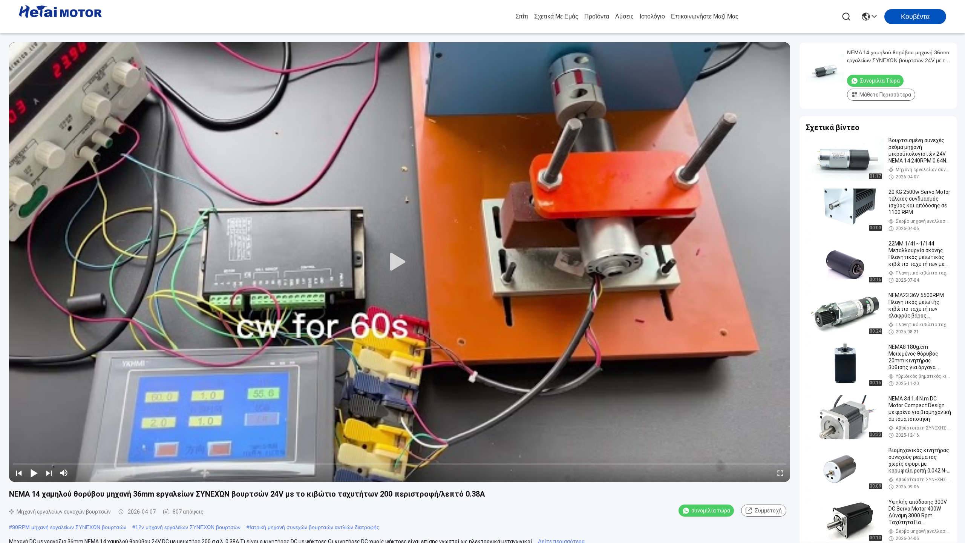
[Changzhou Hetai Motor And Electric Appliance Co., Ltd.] (60, 16)
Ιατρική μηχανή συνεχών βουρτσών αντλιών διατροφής (314, 527)
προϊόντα (596, 16)
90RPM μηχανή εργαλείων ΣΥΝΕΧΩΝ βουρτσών (69, 527)
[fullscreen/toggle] (780, 473)
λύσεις (624, 16)
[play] (399, 262)
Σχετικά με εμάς (556, 16)
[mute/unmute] (64, 473)
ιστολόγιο (652, 16)
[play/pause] (33, 473)
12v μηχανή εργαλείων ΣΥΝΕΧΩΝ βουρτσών (187, 527)
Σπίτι (521, 16)
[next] (49, 473)
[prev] (18, 473)
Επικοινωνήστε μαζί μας (704, 16)
